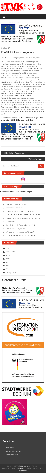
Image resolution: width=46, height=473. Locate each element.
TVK (7, 269)
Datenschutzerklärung (13, 451)
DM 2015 (9, 248)
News (7, 262)
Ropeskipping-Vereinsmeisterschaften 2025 (20, 211)
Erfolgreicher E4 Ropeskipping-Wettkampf (20, 232)
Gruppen (8, 255)
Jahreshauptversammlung (14, 208)
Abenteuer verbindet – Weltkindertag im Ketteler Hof (23, 215)
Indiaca (8, 259)
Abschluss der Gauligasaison (15, 228)
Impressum (10, 448)
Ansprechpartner (12, 455)
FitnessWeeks (10, 252)
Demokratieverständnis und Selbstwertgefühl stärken (23, 218)
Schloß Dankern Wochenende (14, 153)
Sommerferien (10, 222)
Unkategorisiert (11, 272)
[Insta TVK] (23, 179)
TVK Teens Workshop (35, 159)
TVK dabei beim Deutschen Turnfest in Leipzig (21, 235)
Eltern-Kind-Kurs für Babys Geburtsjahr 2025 (20, 225)
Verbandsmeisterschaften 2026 (16, 204)
